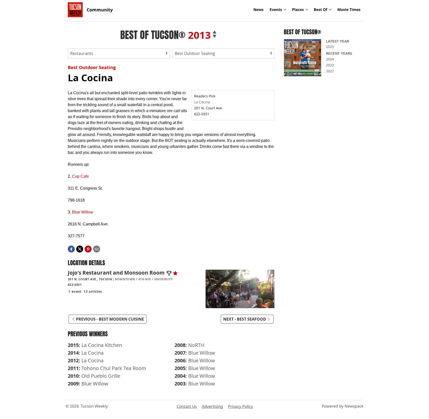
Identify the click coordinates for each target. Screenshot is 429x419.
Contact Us (187, 406)
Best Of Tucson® (152, 35)
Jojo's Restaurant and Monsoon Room (117, 272)
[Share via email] (96, 248)
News (258, 9)
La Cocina (202, 102)
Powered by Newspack (342, 406)
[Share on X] (79, 248)
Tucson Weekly (94, 406)
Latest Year (337, 41)
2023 (330, 65)
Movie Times (348, 9)
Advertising (212, 406)
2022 (330, 71)
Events (276, 9)
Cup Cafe (80, 176)
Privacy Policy (240, 406)
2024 (330, 59)
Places (298, 9)
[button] (88, 248)
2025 (330, 46)
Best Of (320, 9)
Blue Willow (82, 212)
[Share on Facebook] (71, 248)
